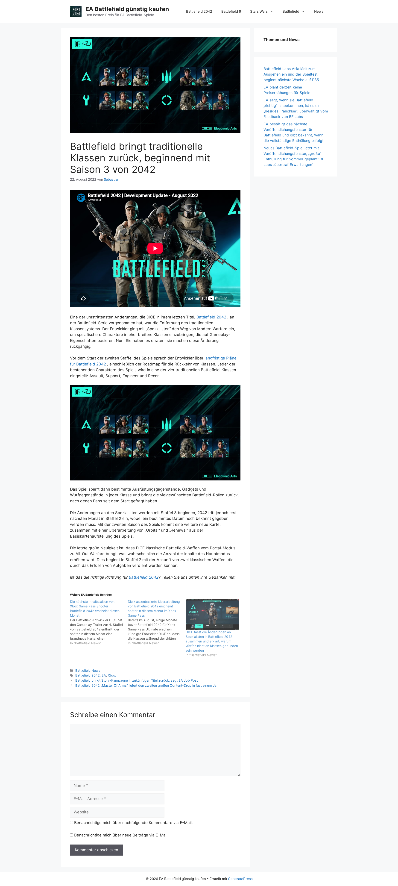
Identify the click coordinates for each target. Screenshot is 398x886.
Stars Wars (259, 11)
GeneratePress (240, 879)
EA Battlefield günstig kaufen (127, 9)
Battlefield (291, 11)
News (318, 11)
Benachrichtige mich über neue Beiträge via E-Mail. (121, 835)
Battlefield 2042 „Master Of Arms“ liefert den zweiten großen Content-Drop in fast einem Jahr (147, 685)
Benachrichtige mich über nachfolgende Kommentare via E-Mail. (133, 822)
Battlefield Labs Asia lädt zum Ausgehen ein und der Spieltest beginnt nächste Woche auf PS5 (291, 74)
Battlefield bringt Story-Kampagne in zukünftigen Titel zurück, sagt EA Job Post (136, 680)
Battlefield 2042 (199, 11)
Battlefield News (87, 670)
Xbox (112, 675)
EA (104, 675)
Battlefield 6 (231, 11)
